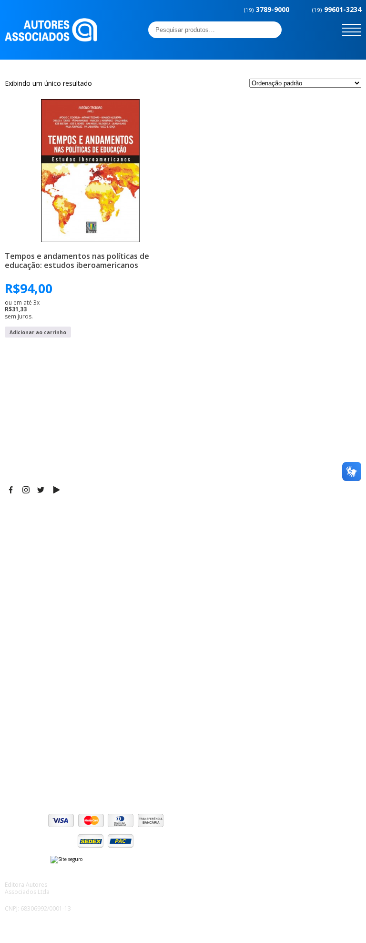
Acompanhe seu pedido (43, 774)
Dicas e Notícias (31, 641)
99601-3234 (336, 9)
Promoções (24, 665)
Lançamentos (27, 677)
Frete (14, 727)
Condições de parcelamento (50, 739)
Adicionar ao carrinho (38, 332)
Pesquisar (271, 29)
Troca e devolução (35, 763)
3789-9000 (266, 9)
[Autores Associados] (51, 38)
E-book (16, 653)
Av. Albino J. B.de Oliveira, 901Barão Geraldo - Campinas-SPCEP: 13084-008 (63, 536)
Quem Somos (27, 629)
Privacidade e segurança (45, 751)
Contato (18, 689)
